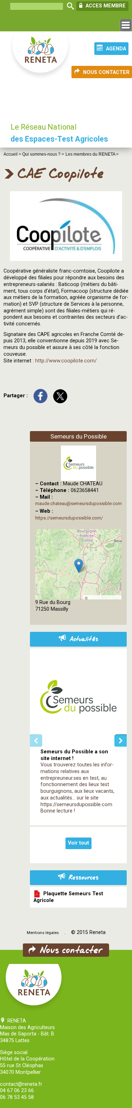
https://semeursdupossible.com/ (69, 518)
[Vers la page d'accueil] (41, 55)
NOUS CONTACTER (106, 72)
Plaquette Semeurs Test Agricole (68, 897)
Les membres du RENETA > (92, 154)
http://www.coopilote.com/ (66, 361)
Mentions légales (43, 932)
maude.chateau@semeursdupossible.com (78, 503)
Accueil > (13, 154)
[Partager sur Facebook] (40, 396)
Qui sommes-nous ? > (43, 154)
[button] (78, 566)
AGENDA (116, 49)
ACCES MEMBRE (105, 6)
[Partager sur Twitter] (60, 396)
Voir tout (78, 843)
